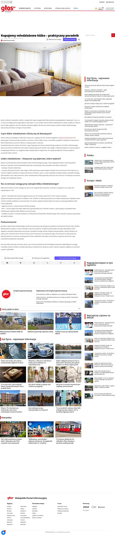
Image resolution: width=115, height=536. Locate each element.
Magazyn (34, 506)
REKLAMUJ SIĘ (110, 2)
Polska (90, 155)
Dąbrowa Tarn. (11, 515)
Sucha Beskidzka (25, 517)
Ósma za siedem (37, 517)
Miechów (9, 522)
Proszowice (23, 515)
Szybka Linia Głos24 (62, 8)
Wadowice (23, 522)
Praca (76, 8)
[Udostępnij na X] (47, 263)
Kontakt (60, 513)
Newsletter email (62, 506)
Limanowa (10, 520)
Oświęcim (23, 511)
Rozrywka (48, 8)
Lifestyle (34, 509)
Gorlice (9, 517)
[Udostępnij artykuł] (78, 39)
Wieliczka (23, 524)
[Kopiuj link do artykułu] (60, 263)
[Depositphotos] (101, 507)
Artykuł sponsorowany (9, 40)
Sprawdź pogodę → (110, 9)
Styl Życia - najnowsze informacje (18, 339)
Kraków (9, 506)
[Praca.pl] (86, 507)
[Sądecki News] (94, 507)
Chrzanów (10, 513)
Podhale (22, 513)
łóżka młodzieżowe (66, 138)
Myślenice (10, 524)
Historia (37, 8)
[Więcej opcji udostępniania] (74, 263)
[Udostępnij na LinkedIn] (20, 263)
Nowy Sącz (23, 506)
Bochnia (9, 509)
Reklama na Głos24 (63, 509)
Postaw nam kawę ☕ (69, 39)
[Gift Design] (86, 510)
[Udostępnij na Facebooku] (7, 263)
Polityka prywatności (63, 511)
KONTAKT (102, 2)
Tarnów (22, 520)
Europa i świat (94, 180)
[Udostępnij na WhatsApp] (34, 263)
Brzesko (9, 511)
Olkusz (22, 509)
